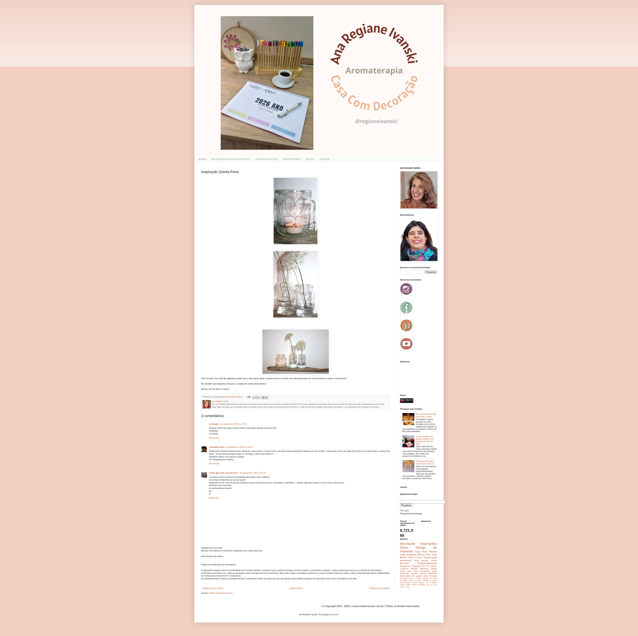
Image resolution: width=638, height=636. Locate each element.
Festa (418, 578)
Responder (214, 438)
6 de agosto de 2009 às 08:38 (239, 447)
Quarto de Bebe (429, 578)
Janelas (426, 580)
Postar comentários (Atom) (221, 593)
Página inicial (296, 588)
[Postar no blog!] (257, 397)
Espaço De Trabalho (427, 582)
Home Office (405, 585)
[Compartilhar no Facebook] (263, 397)
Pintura (415, 585)
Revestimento (405, 582)
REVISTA (433, 573)
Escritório (404, 578)
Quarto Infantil (418, 573)
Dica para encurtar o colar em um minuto (425, 462)
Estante (422, 585)
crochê (434, 580)
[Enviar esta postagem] (248, 397)
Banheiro (424, 569)
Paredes (433, 576)
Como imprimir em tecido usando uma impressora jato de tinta (424, 440)
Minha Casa (407, 557)
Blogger (335, 614)
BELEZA (310, 159)
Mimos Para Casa (427, 554)
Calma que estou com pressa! (223, 473)
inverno (412, 578)
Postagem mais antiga (379, 588)
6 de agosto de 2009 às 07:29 (232, 424)
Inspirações (428, 543)
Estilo (403, 554)
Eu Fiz (426, 566)
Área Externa (415, 580)
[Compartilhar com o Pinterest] (266, 397)
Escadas (403, 580)
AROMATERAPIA (292, 159)
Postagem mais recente (212, 588)
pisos (415, 582)
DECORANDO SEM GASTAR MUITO (230, 159)
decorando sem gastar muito (418, 560)
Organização (430, 557)
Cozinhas (404, 569)
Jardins (433, 566)
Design (433, 569)
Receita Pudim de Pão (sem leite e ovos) (426, 415)
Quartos (414, 569)
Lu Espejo (213, 424)
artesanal (411, 554)
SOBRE (202, 159)
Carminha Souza (217, 447)
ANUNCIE (324, 159)
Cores (418, 557)
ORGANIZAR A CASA (266, 159)
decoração (407, 543)
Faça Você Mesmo (426, 551)
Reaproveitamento (427, 563)
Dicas (404, 547)
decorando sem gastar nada (414, 576)
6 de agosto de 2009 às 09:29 (251, 473)
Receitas (404, 563)
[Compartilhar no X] (260, 397)
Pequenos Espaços (410, 566)
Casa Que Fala (409, 571)
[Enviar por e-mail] (254, 397)
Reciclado (424, 571)
